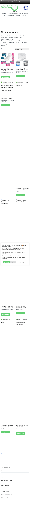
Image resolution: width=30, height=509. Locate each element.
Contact (3, 470)
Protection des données (6, 494)
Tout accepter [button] (6, 262)
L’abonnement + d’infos (6, 480)
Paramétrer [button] (13, 262)
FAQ (2, 477)
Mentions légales (5, 491)
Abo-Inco (15, 11)
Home (2, 29)
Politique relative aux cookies (8, 497)
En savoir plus (20, 262)
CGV (2, 488)
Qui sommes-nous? (5, 474)
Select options (5, 77)
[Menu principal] (15, 20)
